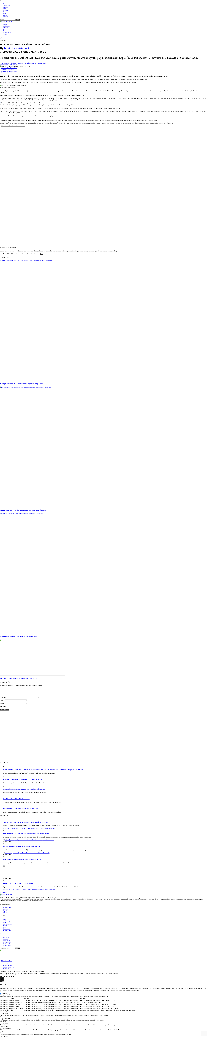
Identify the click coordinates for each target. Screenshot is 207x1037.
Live (4, 8)
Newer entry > (4, 64)
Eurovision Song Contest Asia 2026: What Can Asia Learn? (21, 809)
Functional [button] (3, 1012)
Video (5, 13)
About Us (6, 937)
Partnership (7, 944)
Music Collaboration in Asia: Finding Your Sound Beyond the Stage (24, 789)
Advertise (6, 964)
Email (2, 703)
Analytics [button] (3, 1021)
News (4, 4)
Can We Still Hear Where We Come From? (16, 799)
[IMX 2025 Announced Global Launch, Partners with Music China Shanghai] (103, 447)
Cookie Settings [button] (5, 976)
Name (2, 700)
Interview (6, 10)
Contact (5, 939)
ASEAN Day (17, 63)
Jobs (4, 927)
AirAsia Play (9, 63)
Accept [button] (13, 976)
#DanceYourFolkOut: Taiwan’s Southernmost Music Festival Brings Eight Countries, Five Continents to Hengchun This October (43, 770)
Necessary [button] (3, 992)
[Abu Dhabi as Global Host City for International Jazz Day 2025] (103, 657)
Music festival (35, 63)
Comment (3, 697)
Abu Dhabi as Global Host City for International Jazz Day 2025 (19, 678)
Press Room (7, 940)
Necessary (5, 993)
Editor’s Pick (7, 907)
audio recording (26, 63)
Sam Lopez (42, 63)
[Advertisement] (103, 736)
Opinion (5, 7)
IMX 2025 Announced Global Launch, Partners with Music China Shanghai (23, 510)
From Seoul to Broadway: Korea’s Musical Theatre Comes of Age (23, 779)
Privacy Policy (7, 965)
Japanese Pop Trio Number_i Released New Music (18, 883)
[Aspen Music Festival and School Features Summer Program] (103, 573)
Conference (6, 12)
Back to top (3, 892)
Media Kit (6, 968)
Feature (5, 15)
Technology (7, 5)
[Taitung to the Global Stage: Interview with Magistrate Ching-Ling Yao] (103, 320)
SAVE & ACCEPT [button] (5, 1036)
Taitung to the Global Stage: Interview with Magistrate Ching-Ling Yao (22, 384)
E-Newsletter (7, 942)
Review (5, 16)
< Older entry (13, 64)
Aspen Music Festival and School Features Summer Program (18, 637)
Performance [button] (4, 1017)
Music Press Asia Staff (16, 48)
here (41, 254)
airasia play (49, 116)
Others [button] (2, 1031)
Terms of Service (8, 967)
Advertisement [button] (4, 1026)
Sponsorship (7, 945)
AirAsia (3, 63)
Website (2, 706)
